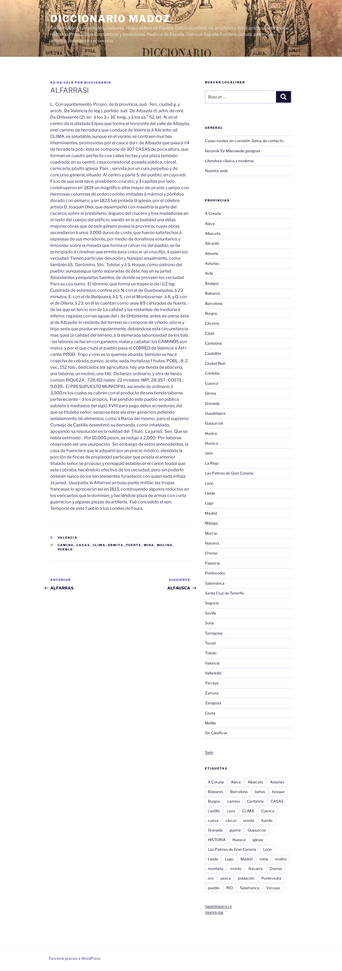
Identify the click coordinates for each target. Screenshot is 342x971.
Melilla (210, 723)
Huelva (211, 433)
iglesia (257, 839)
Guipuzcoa (214, 423)
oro (210, 878)
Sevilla (210, 613)
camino (66, 545)
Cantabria (213, 343)
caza (231, 811)
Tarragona (214, 633)
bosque (278, 791)
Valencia (68, 537)
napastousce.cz (218, 906)
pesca (225, 878)
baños (260, 791)
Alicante (212, 243)
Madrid (211, 513)
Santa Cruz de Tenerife (224, 593)
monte (236, 868)
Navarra (212, 543)
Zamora (212, 693)
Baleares (212, 293)
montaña (215, 868)
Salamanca (214, 583)
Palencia (212, 563)
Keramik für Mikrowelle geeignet (232, 151)
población (246, 878)
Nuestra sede (216, 170)
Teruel (210, 643)
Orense (211, 553)
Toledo (210, 653)
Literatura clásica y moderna (229, 160)
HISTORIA (217, 839)
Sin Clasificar (216, 733)
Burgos (211, 313)
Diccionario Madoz (110, 19)
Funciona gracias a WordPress (74, 958)
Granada (212, 403)
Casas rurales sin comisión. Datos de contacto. (244, 140)
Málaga (211, 523)
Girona (210, 393)
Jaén (209, 453)
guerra (235, 830)
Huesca (211, 443)
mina (149, 545)
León (209, 483)
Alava (210, 223)
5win (209, 752)
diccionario (97, 82)
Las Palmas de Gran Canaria (229, 473)
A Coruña (213, 213)
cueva (213, 820)
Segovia (212, 603)
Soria (209, 623)
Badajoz (212, 283)
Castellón (213, 353)
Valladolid (213, 673)
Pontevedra (215, 573)
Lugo (209, 503)
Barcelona (214, 303)
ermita (116, 545)
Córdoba (212, 373)
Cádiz (210, 333)
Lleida (210, 493)
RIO (229, 887)
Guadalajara (215, 413)
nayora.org (214, 912)
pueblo (65, 549)
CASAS (83, 545)
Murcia (211, 533)
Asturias (212, 263)
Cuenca (211, 383)
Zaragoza (213, 703)
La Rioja (212, 463)
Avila (209, 273)
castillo (214, 811)
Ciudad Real (215, 363)
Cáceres (212, 323)
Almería (211, 253)
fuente (133, 545)
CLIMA (99, 545)
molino (165, 545)
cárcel (231, 820)
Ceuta (210, 713)
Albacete (212, 233)
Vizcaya (212, 683)
